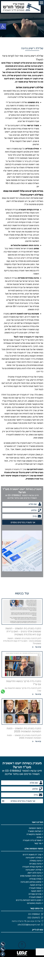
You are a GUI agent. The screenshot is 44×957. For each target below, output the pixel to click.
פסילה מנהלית (35, 879)
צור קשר (37, 843)
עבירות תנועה (35, 885)
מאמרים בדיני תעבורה (32, 840)
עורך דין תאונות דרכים (32, 854)
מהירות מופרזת (35, 894)
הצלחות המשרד (34, 831)
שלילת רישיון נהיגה (33, 869)
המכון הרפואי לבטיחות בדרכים (28, 900)
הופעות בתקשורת (34, 834)
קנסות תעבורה (35, 888)
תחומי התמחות (35, 828)
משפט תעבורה (35, 897)
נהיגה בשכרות (35, 863)
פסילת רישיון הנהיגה (23, 258)
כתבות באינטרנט (34, 903)
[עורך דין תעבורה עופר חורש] (22, 7)
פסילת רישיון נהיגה (33, 857)
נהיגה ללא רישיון (34, 872)
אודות (39, 837)
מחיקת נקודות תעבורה (31, 866)
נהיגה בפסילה (35, 860)
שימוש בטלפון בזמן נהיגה (31, 882)
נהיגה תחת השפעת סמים (30, 876)
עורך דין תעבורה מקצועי (16, 469)
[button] (3, 26)
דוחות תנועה (36, 891)
